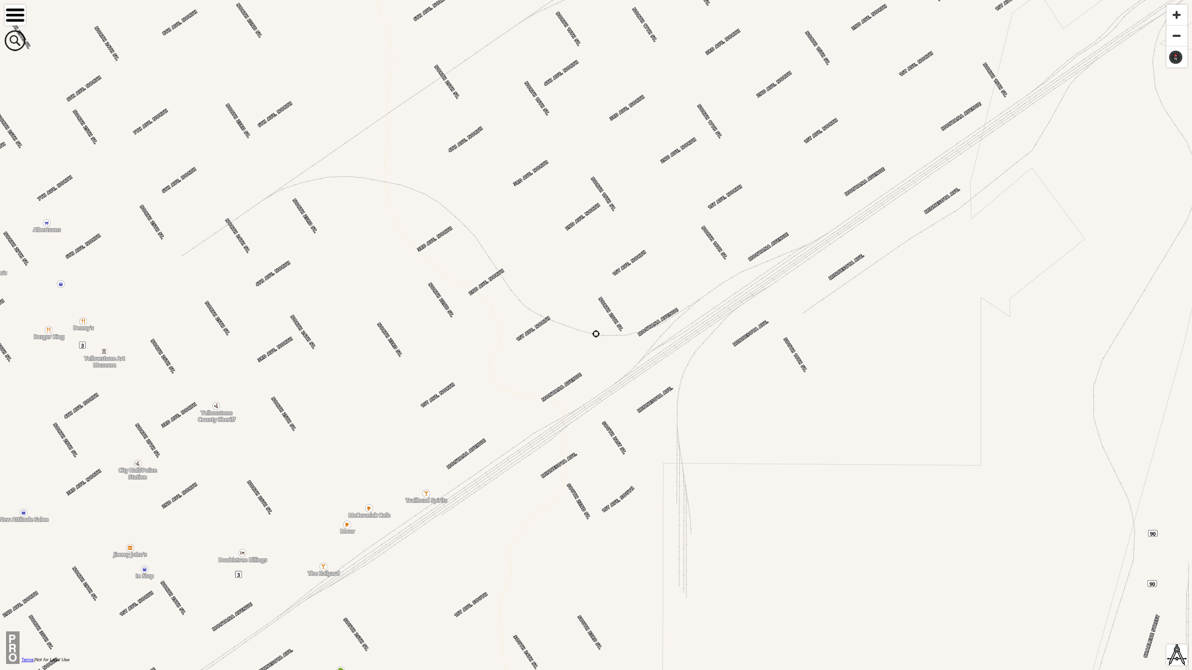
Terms (27, 659)
